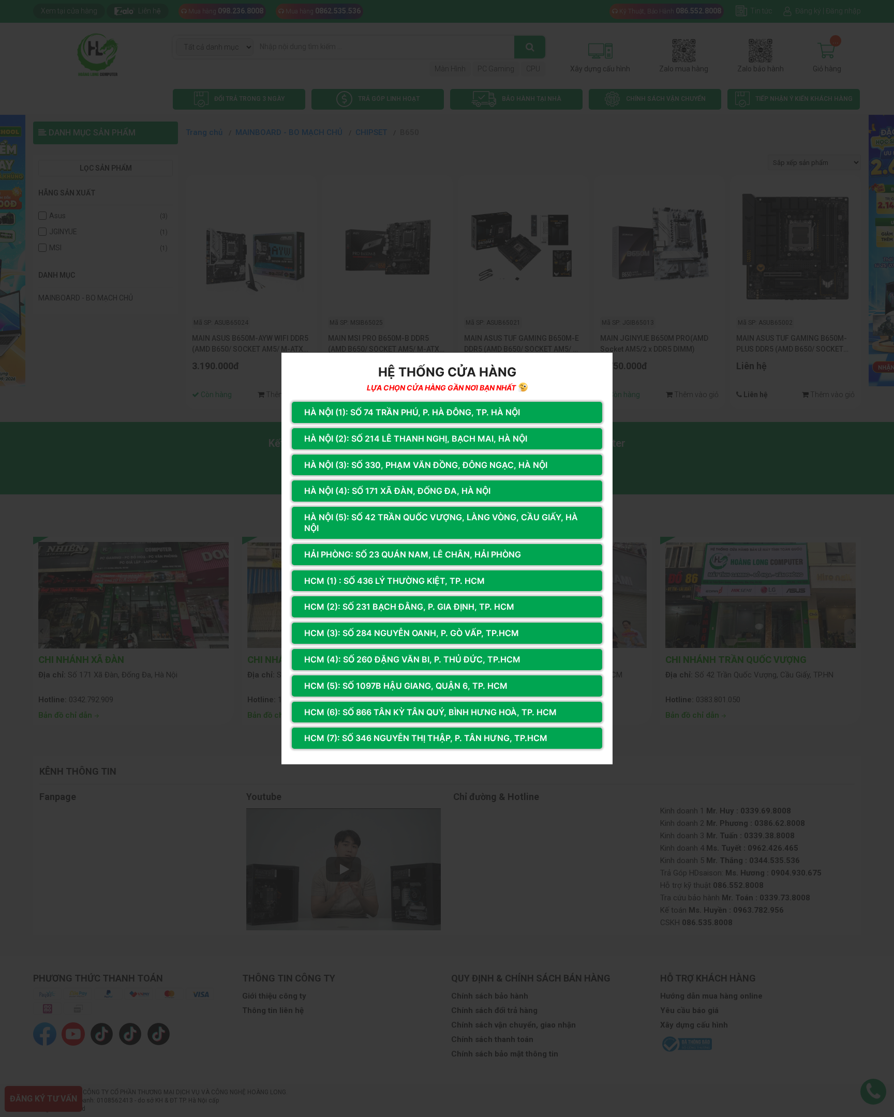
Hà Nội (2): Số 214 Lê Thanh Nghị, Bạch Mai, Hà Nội (415, 438)
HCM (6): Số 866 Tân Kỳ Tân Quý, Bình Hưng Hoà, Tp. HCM (430, 712)
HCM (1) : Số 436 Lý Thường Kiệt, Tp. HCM (394, 581)
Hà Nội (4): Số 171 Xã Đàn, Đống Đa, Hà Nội (397, 491)
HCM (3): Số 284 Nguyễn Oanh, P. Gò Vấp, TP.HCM (411, 633)
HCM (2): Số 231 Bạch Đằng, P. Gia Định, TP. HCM (409, 606)
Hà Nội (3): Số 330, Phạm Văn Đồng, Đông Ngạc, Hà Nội (425, 465)
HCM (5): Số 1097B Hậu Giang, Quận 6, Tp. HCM (406, 686)
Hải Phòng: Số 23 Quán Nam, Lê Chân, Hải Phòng (412, 554)
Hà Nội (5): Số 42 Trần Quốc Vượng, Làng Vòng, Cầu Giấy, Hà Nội (441, 522)
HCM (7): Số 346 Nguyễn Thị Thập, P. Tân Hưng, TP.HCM (425, 738)
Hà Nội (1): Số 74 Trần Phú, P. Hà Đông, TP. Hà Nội (412, 412)
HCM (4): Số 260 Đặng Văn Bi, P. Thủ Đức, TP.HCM (412, 659)
